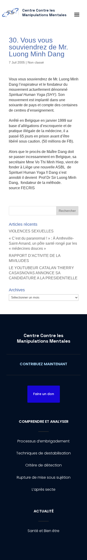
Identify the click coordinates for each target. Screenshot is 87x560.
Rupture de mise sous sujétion (44, 477)
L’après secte (43, 489)
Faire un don (43, 394)
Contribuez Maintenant (43, 364)
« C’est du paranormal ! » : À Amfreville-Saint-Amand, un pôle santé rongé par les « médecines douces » (43, 243)
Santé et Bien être (43, 530)
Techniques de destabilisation (43, 453)
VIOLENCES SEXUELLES (31, 231)
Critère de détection (43, 465)
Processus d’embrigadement (43, 441)
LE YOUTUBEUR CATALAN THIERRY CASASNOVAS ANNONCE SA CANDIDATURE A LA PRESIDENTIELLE (43, 273)
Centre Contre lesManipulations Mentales (43, 338)
